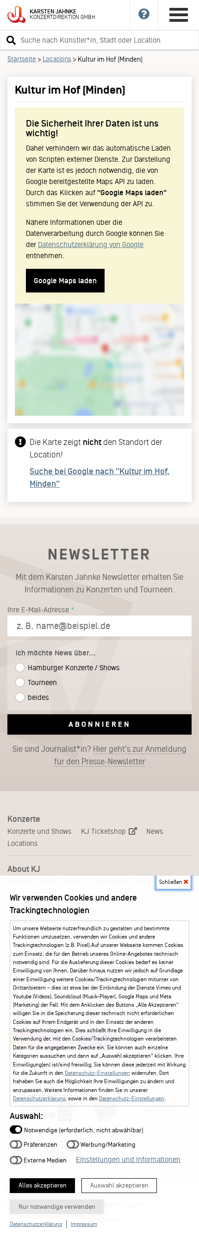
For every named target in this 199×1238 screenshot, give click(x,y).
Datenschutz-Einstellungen (97, 1073)
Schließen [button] (171, 882)
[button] (9, 40)
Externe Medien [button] (44, 1159)
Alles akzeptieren (43, 1185)
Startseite (21, 59)
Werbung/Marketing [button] (107, 1144)
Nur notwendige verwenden (57, 1206)
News (154, 831)
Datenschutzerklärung (39, 1098)
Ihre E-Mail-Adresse (38, 610)
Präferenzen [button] (39, 1144)
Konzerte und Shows (39, 831)
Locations (57, 59)
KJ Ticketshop (104, 831)
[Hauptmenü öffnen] (179, 15)
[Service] (144, 15)
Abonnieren (99, 724)
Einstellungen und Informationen (128, 1159)
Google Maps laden (65, 281)
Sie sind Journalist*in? (99, 755)
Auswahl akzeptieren (119, 1185)
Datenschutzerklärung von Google (90, 244)
